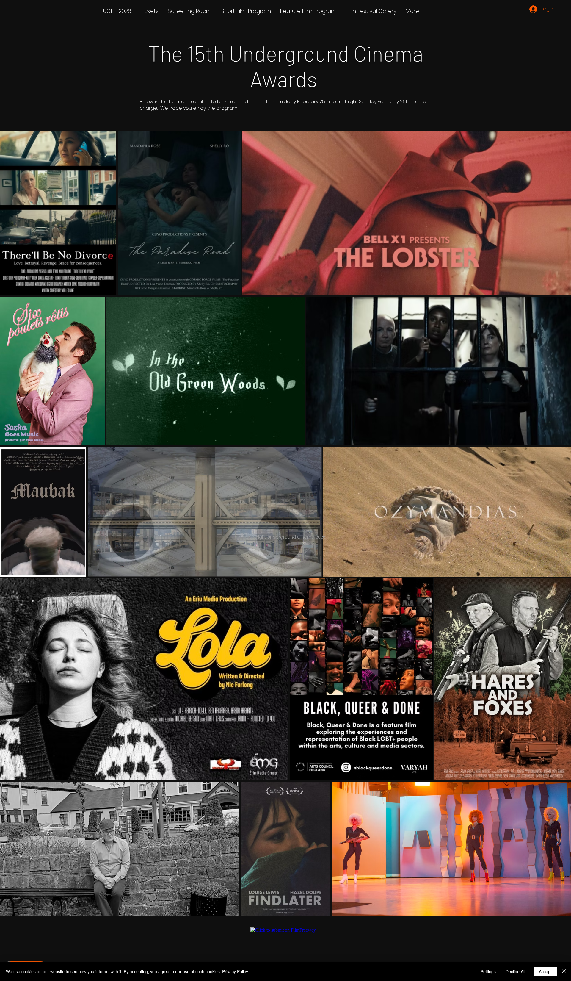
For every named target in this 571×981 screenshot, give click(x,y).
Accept (545, 971)
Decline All (515, 971)
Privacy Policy (235, 971)
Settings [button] (488, 971)
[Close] (563, 971)
